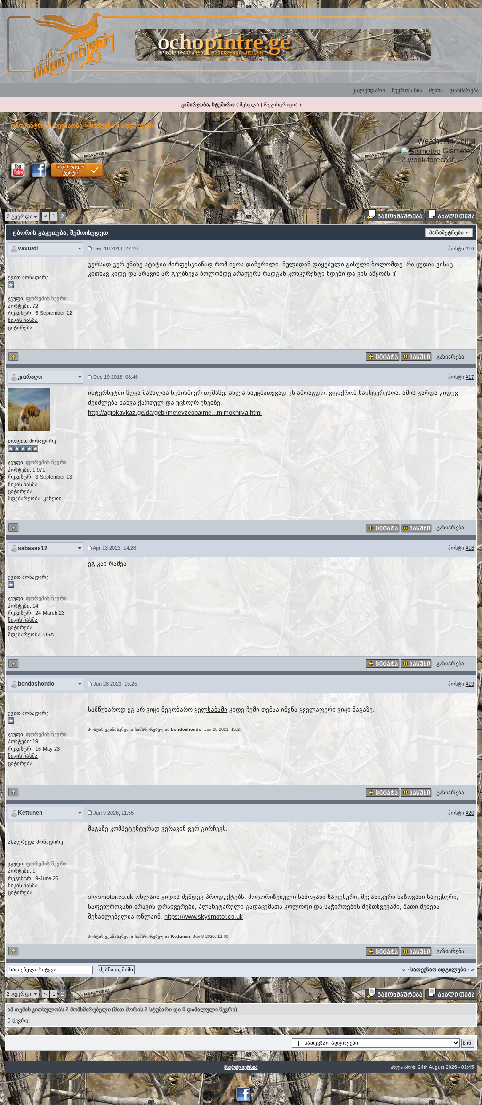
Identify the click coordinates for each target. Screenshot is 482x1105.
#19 (470, 684)
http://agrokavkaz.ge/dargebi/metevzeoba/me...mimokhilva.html (175, 412)
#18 (470, 548)
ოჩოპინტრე (28, 125)
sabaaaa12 (33, 548)
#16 (470, 248)
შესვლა (249, 104)
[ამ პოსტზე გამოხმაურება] (416, 356)
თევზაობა (67, 125)
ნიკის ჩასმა (23, 320)
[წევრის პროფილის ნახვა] (29, 409)
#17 (470, 377)
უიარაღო (30, 377)
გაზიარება (450, 356)
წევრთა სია (407, 90)
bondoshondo (36, 684)
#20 (470, 813)
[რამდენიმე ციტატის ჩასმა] (382, 356)
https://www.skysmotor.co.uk (203, 916)
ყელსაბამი (210, 709)
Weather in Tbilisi (447, 141)
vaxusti (28, 248)
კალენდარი (369, 90)
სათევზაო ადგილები (121, 125)
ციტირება (20, 327)
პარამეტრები (446, 232)
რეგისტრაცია (281, 104)
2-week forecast (427, 160)
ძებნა (436, 90)
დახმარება (464, 90)
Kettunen (30, 812)
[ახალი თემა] (450, 215)
